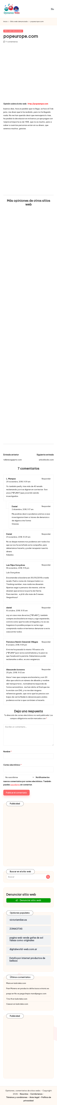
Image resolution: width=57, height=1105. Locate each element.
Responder (46, 479)
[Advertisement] (28, 75)
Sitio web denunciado (13, 31)
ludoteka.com (20, 983)
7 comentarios (12, 42)
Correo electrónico (12, 765)
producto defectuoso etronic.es (34, 988)
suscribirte (15, 784)
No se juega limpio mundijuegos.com (30, 993)
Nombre (7, 751)
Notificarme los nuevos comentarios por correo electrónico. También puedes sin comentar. (27, 781)
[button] (48, 877)
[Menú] (52, 9)
